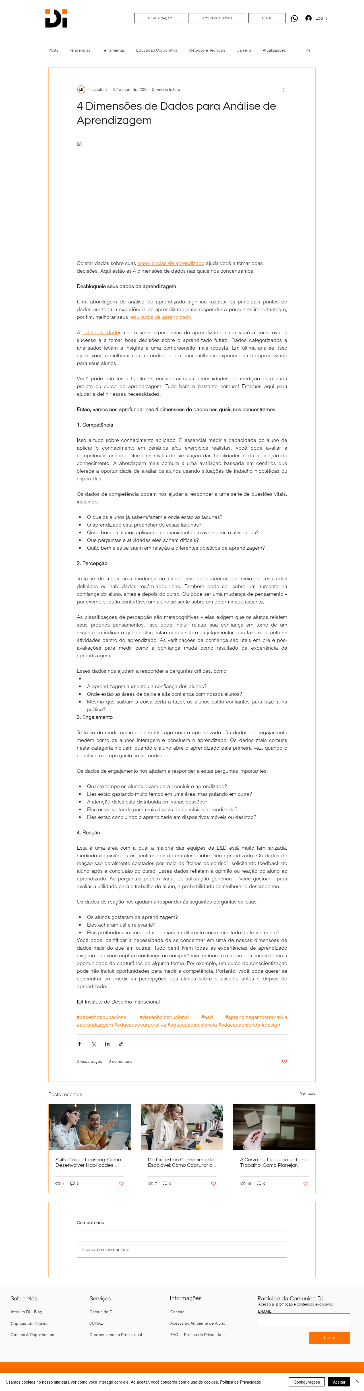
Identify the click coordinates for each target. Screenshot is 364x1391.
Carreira (244, 50)
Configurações (307, 1382)
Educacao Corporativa (156, 50)
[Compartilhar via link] (121, 1044)
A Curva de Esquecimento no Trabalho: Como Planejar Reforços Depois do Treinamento (274, 1162)
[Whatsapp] (294, 18)
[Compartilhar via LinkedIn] (107, 1044)
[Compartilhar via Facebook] (79, 1044)
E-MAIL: (265, 1311)
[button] (308, 50)
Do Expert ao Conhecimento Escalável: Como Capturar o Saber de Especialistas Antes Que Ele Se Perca (181, 1162)
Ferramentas (113, 50)
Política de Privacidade (240, 1382)
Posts (53, 50)
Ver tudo (308, 1093)
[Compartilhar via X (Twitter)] (93, 1044)
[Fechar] (357, 1381)
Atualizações (274, 50)
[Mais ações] (283, 89)
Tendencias (80, 50)
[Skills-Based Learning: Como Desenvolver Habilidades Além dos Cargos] (90, 1127)
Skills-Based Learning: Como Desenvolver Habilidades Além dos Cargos (88, 1162)
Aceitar (339, 1382)
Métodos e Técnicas (207, 50)
